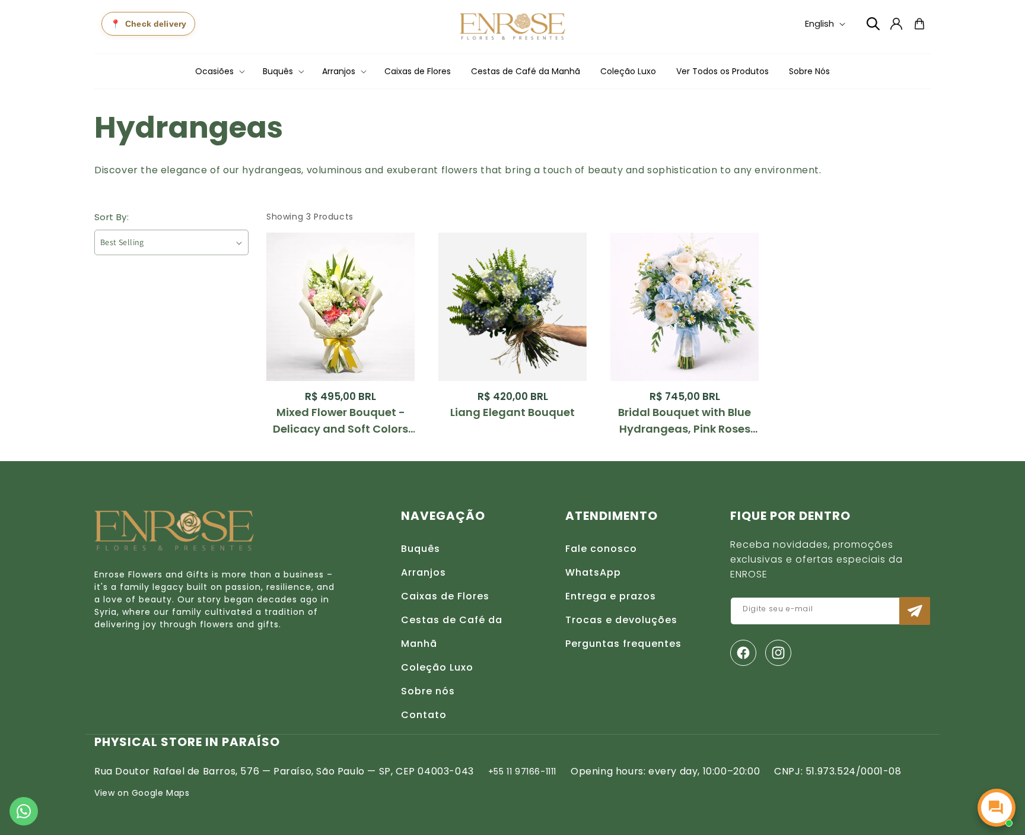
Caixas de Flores (445, 596)
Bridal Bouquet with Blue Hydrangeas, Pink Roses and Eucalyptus (684, 421)
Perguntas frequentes (623, 643)
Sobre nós (428, 691)
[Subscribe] (914, 611)
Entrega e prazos (610, 596)
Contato (424, 715)
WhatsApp (593, 572)
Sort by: (111, 217)
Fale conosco (601, 548)
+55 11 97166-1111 (522, 771)
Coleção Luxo (437, 667)
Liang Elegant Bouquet (512, 412)
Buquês (420, 548)
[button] (219, 71)
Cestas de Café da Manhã (451, 631)
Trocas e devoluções (621, 620)
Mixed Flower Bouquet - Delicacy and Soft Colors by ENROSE (340, 421)
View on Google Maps (141, 793)
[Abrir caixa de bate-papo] (997, 808)
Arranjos (423, 572)
